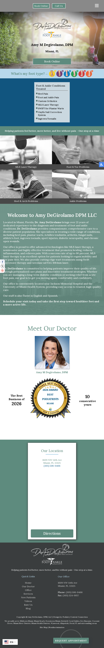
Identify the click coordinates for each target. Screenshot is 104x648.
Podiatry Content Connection (75, 617)
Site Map (43, 627)
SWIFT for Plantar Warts (51, 108)
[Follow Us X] (2, 266)
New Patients (28, 597)
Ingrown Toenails (47, 118)
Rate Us (28, 604)
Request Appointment (71, 640)
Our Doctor (28, 586)
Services (28, 593)
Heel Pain (43, 93)
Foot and (42, 97)
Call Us (59, 5)
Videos (28, 601)
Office (28, 590)
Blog (28, 608)
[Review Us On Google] (2, 270)
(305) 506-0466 (52, 465)
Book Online (41, 5)
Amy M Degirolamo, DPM (52, 372)
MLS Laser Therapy (48, 104)
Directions (52, 533)
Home (28, 582)
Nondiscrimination (56, 627)
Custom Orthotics (47, 101)
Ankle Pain (53, 97)
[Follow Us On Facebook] (2, 262)
